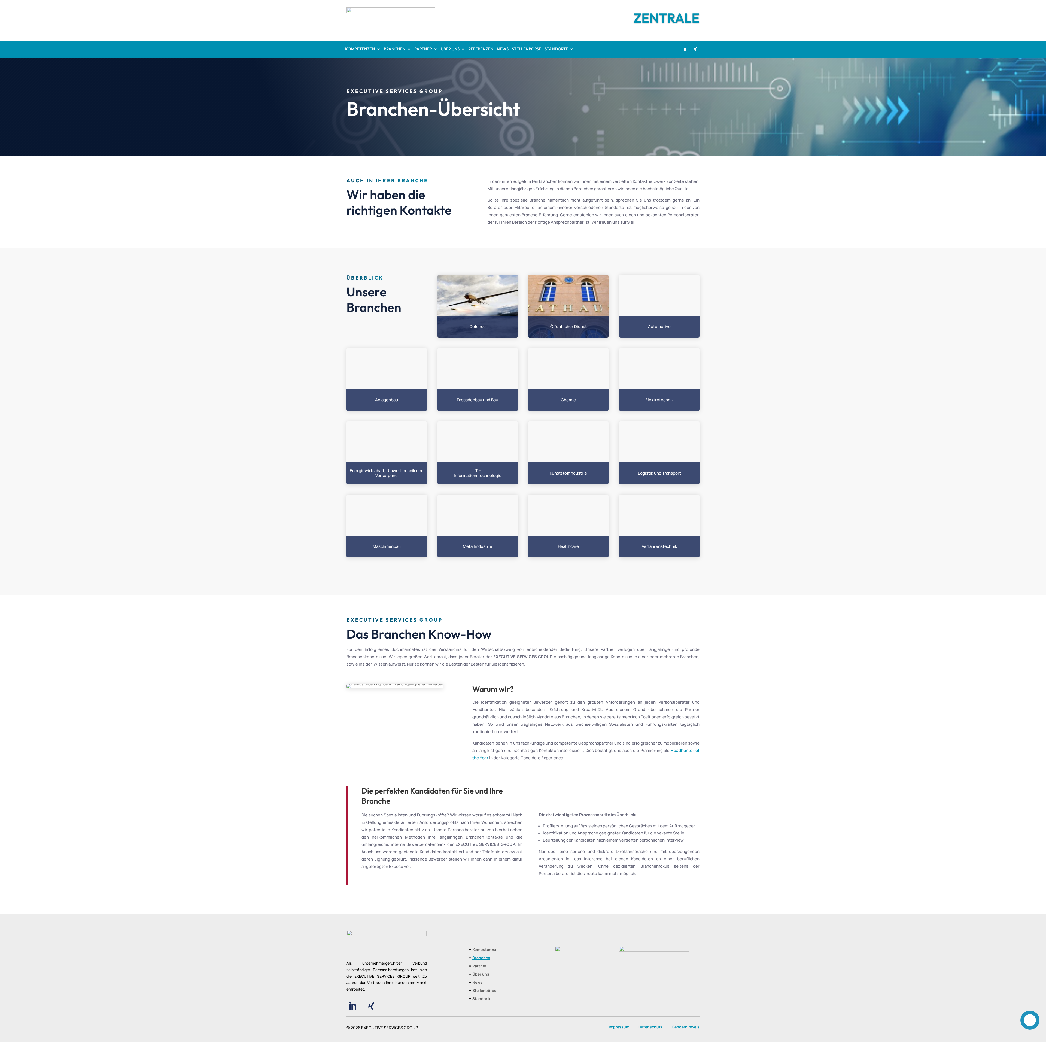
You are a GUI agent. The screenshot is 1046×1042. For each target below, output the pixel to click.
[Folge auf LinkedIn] (684, 49)
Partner (479, 966)
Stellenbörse (484, 991)
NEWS (503, 49)
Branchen (481, 958)
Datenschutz (650, 1026)
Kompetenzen (485, 950)
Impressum (619, 1026)
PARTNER (423, 49)
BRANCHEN (395, 49)
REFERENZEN (481, 49)
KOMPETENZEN (360, 49)
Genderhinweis (686, 1026)
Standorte (481, 999)
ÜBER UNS (450, 49)
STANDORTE (556, 49)
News (477, 982)
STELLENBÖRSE (526, 49)
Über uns (480, 974)
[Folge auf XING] (695, 49)
